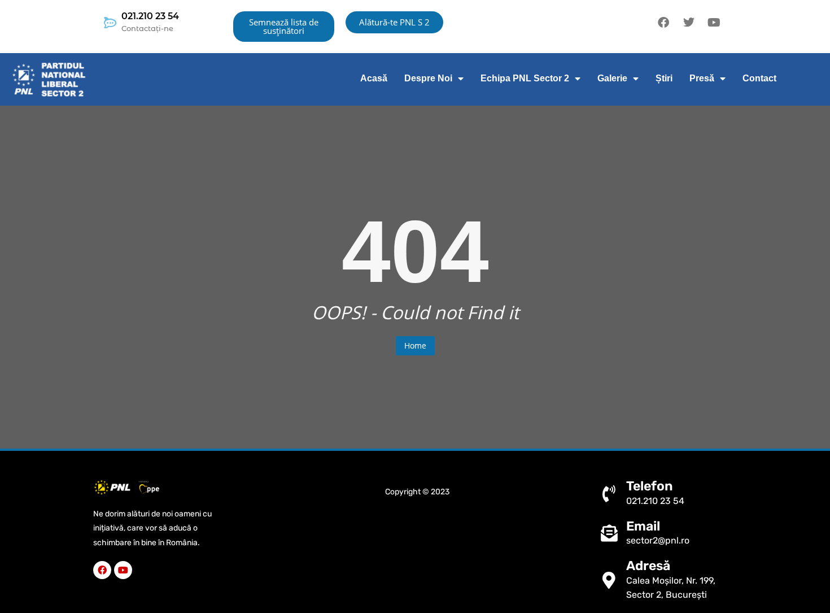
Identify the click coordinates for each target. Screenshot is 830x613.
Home (415, 345)
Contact (759, 78)
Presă (701, 78)
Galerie (612, 78)
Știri (664, 78)
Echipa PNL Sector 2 (524, 78)
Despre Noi (428, 78)
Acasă (373, 78)
